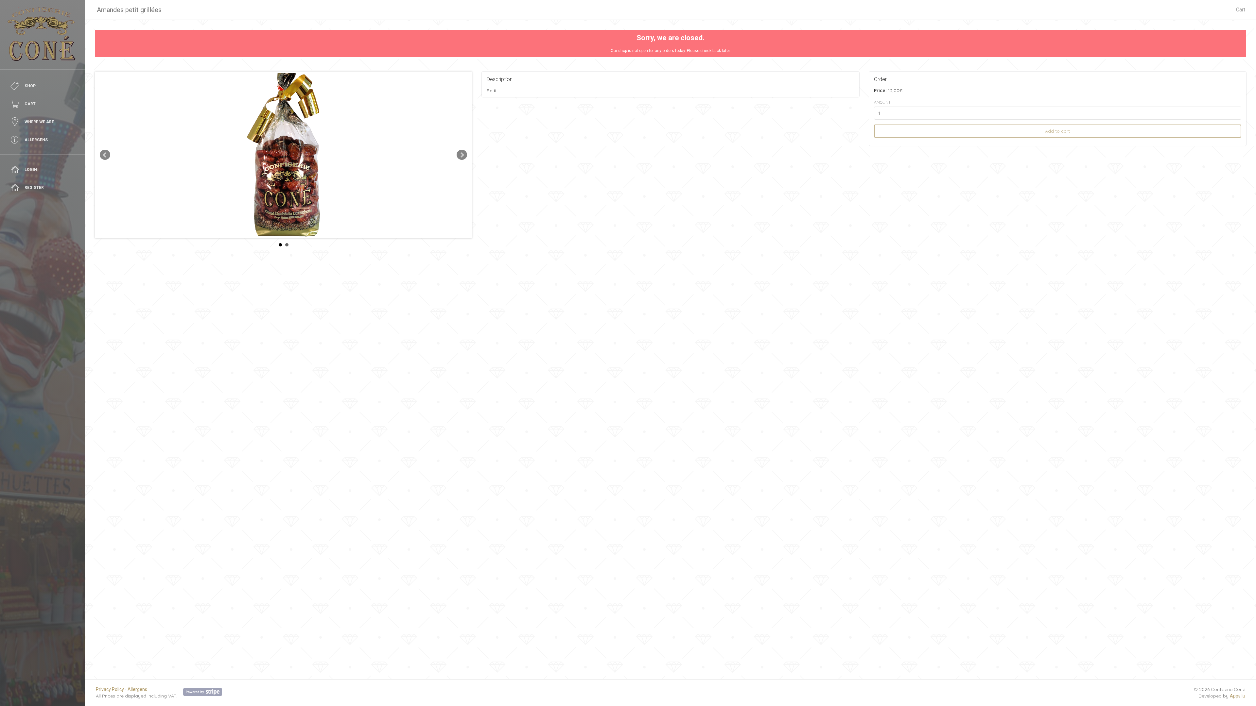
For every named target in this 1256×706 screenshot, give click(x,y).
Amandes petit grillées (129, 10)
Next (462, 155)
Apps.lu (1237, 695)
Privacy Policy (110, 689)
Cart (1240, 10)
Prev (105, 155)
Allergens (137, 689)
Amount (882, 102)
